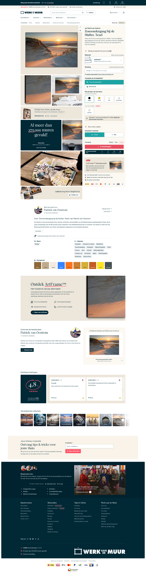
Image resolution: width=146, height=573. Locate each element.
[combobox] (66, 12)
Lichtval (89, 250)
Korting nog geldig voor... (104, 152)
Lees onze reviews (41, 147)
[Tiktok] (38, 539)
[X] (36, 539)
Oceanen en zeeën (88, 244)
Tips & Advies (71, 18)
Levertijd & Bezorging (55, 491)
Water (94, 253)
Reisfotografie (103, 253)
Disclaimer (67, 561)
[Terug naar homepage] (32, 12)
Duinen (77, 250)
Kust (83, 250)
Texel (109, 247)
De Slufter (88, 253)
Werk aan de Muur (109, 503)
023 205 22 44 (51, 484)
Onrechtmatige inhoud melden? (79, 561)
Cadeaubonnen (54, 494)
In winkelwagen (105, 147)
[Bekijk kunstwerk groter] (80, 27)
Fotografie (90, 247)
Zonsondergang (80, 247)
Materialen (59, 18)
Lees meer (107, 211)
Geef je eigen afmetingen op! (100, 74)
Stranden (78, 244)
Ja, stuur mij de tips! (73, 451)
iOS (48, 116)
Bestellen (52, 489)
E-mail (61, 484)
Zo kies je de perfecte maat (116, 67)
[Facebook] (33, 539)
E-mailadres (69, 443)
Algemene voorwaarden (57, 561)
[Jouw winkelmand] (123, 12)
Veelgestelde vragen (29, 489)
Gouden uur (78, 253)
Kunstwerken (25, 18)
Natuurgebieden (98, 250)
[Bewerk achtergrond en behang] (80, 30)
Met (115, 135)
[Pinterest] (30, 539)
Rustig (37, 244)
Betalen (25, 491)
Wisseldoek (92, 86)
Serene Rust (87, 256)
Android (54, 116)
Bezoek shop (106, 209)
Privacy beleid (91, 561)
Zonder (96, 135)
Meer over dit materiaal (117, 55)
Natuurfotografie (100, 247)
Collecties (36, 18)
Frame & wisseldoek (95, 82)
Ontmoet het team (82, 492)
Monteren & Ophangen (30, 494)
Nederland (99, 244)
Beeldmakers (48, 18)
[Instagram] (28, 539)
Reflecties (78, 256)
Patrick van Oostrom (93, 28)
